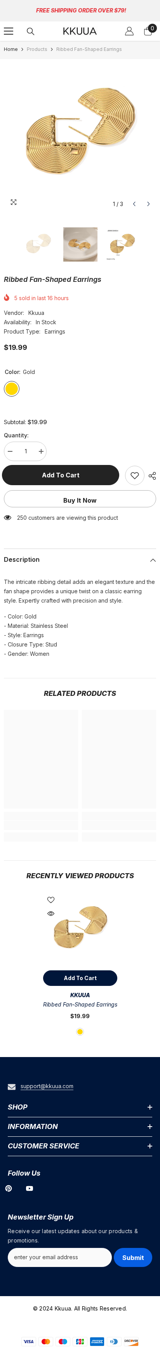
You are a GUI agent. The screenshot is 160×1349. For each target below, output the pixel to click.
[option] (80, 135)
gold (80, 1032)
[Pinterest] (8, 1188)
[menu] (8, 31)
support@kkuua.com (47, 1086)
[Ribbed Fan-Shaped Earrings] (80, 929)
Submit (133, 1258)
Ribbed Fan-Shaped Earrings (80, 1004)
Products (37, 49)
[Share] (150, 476)
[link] (41, 825)
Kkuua (36, 312)
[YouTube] (29, 1188)
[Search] (30, 31)
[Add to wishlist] (134, 475)
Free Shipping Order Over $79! (81, 10)
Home (11, 49)
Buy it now (80, 500)
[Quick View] (51, 913)
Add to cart (63, 475)
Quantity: (16, 435)
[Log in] (129, 31)
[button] (134, 204)
